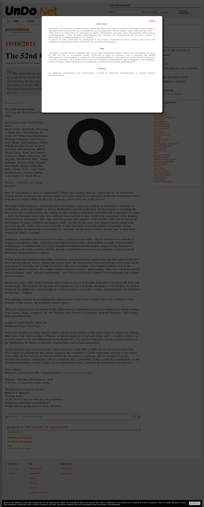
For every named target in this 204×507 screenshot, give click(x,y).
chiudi (152, 21)
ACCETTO (195, 503)
